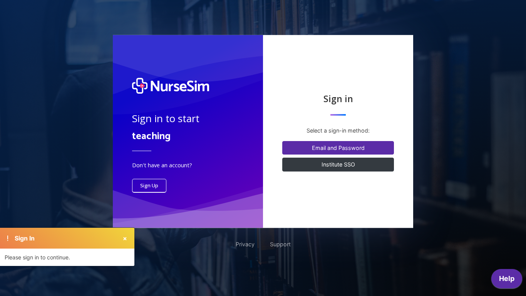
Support (280, 244)
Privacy (245, 244)
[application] (506, 280)
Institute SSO (338, 164)
